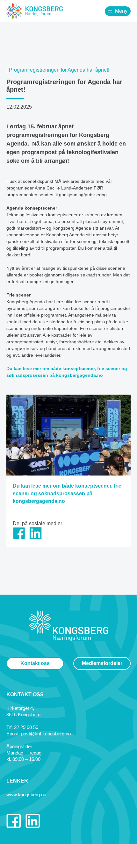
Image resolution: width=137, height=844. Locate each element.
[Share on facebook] (19, 538)
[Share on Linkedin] (35, 538)
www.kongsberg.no (26, 794)
